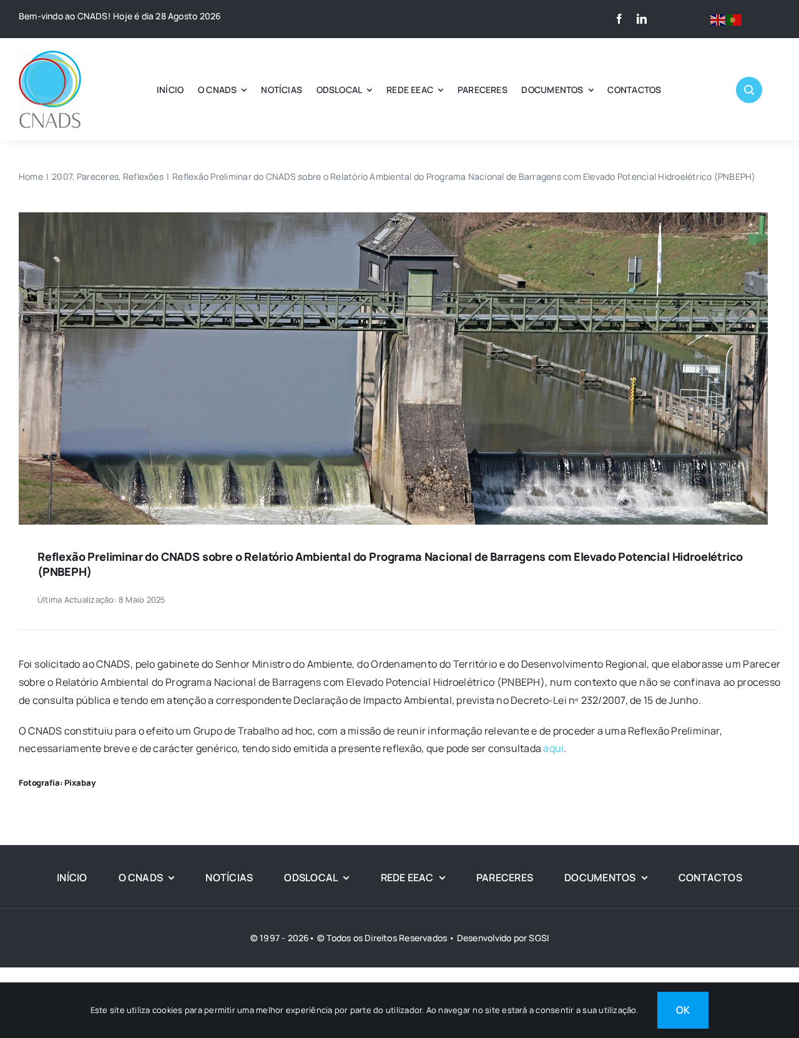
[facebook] (619, 19)
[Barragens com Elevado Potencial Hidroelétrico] (393, 217)
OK (683, 1010)
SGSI (539, 938)
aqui (553, 748)
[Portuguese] (735, 19)
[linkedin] (642, 19)
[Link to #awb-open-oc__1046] (749, 90)
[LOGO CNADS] (50, 55)
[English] (718, 19)
